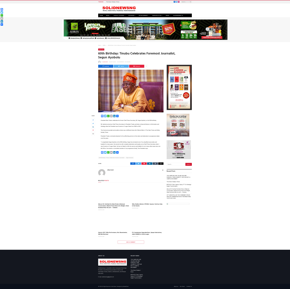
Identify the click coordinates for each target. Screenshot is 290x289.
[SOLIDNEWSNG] (118, 8)
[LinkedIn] (93, 127)
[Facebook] (93, 120)
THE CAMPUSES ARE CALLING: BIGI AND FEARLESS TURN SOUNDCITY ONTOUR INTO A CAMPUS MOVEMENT (178, 177)
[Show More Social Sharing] (146, 66)
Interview (131, 15)
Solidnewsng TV (178, 15)
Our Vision (182, 286)
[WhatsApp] (1, 15)
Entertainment (143, 15)
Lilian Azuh (105, 61)
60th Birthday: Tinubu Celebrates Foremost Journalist (111, 157)
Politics (101, 49)
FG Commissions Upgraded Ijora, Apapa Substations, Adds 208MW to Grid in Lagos (147, 233)
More (167, 15)
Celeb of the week (119, 15)
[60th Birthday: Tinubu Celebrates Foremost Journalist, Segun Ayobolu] (131, 91)
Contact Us (189, 286)
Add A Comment (130, 242)
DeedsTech (125, 286)
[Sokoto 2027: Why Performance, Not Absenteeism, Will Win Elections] (114, 221)
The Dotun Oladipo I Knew (112, 1)
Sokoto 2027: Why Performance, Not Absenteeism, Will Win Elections (112, 233)
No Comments (121, 61)
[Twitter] (93, 123)
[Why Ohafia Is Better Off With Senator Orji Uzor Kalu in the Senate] (148, 193)
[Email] (93, 133)
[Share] (1, 24)
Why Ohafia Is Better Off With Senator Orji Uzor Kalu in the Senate (147, 205)
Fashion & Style (156, 15)
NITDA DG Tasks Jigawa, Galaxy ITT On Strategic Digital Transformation (137, 276)
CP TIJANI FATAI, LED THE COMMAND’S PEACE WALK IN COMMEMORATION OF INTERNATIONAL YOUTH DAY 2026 (179, 196)
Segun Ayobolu (129, 157)
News (107, 15)
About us (176, 286)
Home (101, 15)
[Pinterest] (93, 130)
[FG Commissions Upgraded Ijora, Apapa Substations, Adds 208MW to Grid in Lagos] (148, 221)
